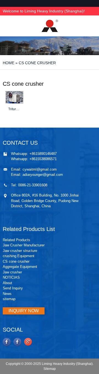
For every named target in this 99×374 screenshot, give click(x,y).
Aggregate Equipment (20, 267)
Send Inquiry (13, 288)
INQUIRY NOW (24, 310)
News (7, 294)
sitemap (9, 299)
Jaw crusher (12, 272)
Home (8, 63)
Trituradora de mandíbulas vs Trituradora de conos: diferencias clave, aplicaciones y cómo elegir (14, 109)
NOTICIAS (11, 277)
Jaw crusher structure (20, 251)
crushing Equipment (18, 256)
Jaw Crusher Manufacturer (24, 245)
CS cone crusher (16, 261)
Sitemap (49, 369)
